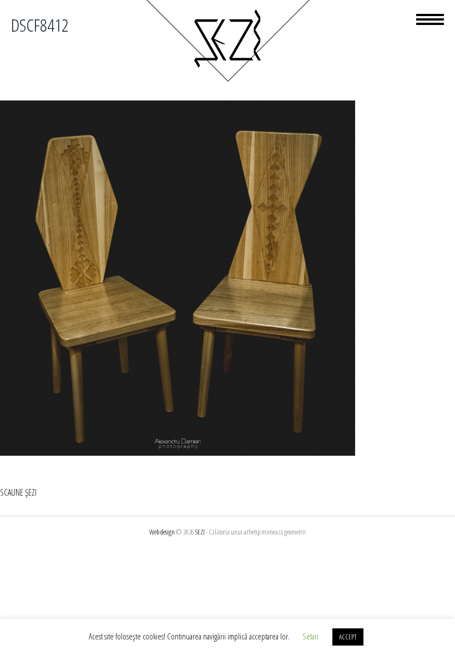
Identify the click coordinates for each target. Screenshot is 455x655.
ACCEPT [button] (348, 637)
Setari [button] (310, 636)
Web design (162, 532)
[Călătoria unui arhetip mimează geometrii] (227, 80)
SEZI (200, 532)
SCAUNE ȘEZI (18, 492)
